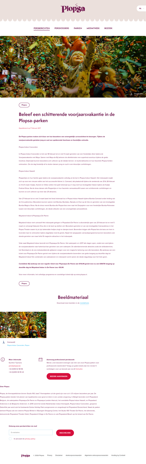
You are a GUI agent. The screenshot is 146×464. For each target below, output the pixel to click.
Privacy (49, 455)
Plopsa (24, 105)
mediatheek (84, 303)
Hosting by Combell (118, 455)
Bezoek (108, 28)
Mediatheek (93, 28)
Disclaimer (59, 455)
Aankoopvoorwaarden (74, 455)
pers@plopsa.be (15, 366)
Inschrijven (65, 433)
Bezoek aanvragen (58, 376)
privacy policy (30, 439)
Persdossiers (62, 28)
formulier (79, 369)
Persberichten (42, 28)
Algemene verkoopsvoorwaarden (96, 455)
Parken (78, 28)
